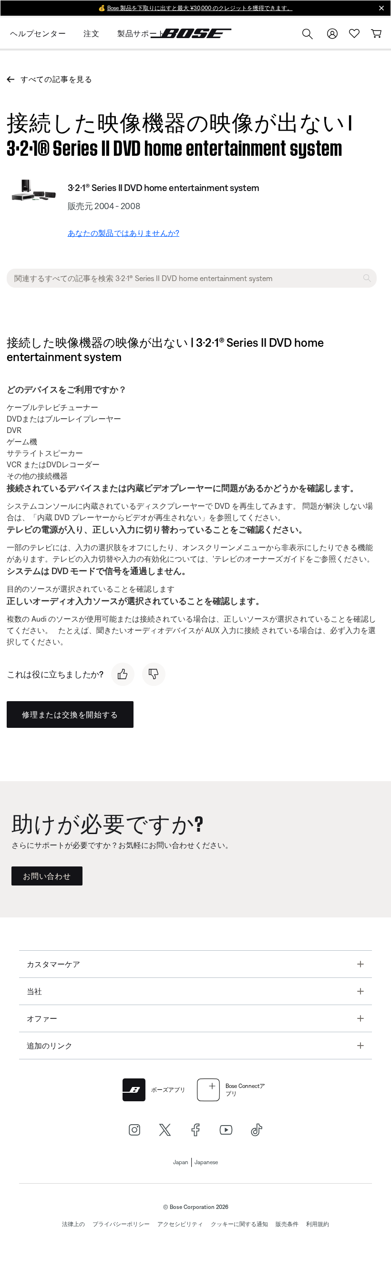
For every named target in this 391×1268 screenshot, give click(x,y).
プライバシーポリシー (121, 1224)
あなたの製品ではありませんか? (123, 233)
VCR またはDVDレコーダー (53, 464)
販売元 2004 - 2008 (104, 206)
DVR (14, 430)
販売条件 (287, 1224)
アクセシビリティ (180, 1224)
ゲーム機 (22, 441)
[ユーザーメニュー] (332, 33)
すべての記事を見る (57, 79)
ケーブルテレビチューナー (52, 407)
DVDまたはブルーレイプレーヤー (64, 418)
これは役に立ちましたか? (55, 674)
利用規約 (317, 1224)
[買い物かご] (376, 33)
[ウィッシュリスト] (354, 33)
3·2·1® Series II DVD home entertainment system (163, 187)
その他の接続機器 (37, 476)
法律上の (73, 1224)
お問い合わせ (47, 876)
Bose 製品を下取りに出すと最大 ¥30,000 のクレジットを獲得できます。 (200, 8)
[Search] (307, 35)
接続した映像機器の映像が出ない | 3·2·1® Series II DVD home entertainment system (179, 133)
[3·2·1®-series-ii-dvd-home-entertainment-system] (33, 192)
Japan (180, 1162)
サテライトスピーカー (45, 453)
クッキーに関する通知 (239, 1224)
